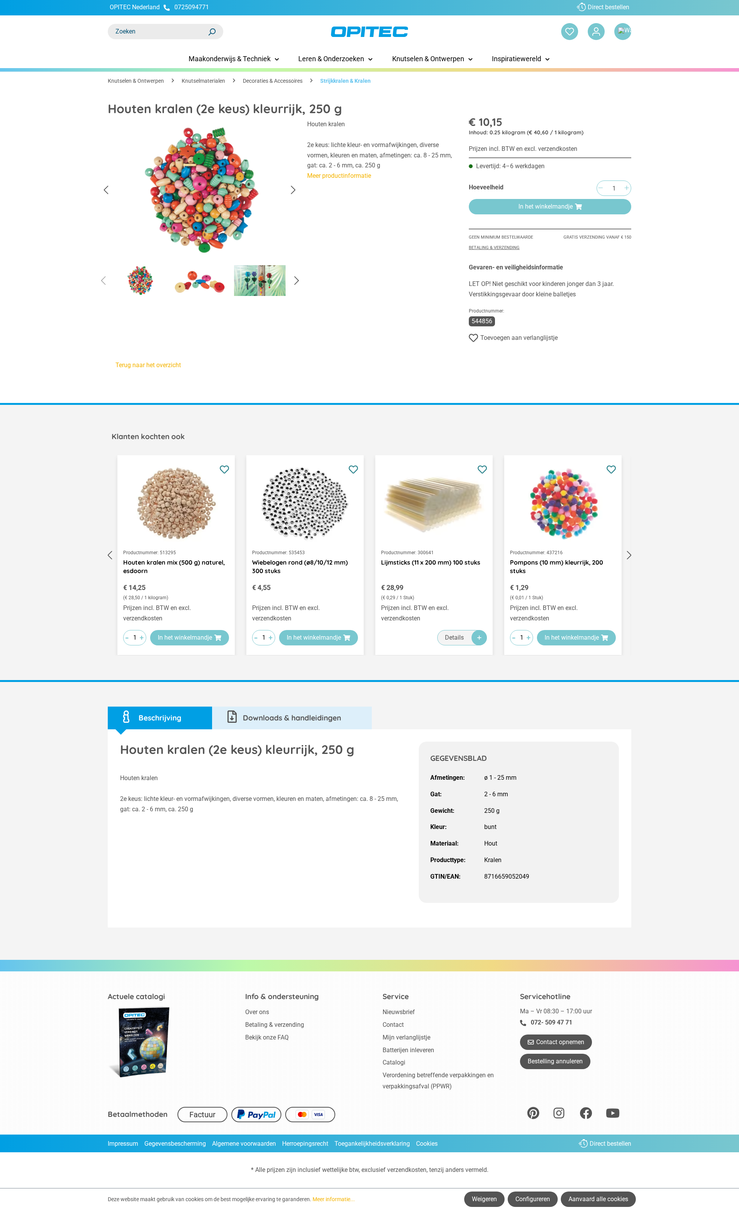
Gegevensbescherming (175, 1143)
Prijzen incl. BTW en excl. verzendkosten (523, 148)
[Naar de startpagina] (369, 32)
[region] (200, 210)
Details (454, 637)
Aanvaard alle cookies (598, 1199)
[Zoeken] (211, 31)
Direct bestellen (608, 7)
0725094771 (191, 7)
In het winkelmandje (545, 206)
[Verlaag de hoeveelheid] (600, 188)
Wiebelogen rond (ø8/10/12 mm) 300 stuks (300, 566)
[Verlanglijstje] (569, 31)
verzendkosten (406, 1169)
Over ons (257, 1012)
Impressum (123, 1143)
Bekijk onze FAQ (267, 1037)
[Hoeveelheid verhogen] (626, 188)
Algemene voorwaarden (244, 1143)
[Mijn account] (596, 31)
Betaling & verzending (494, 247)
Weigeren (484, 1199)
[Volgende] (293, 190)
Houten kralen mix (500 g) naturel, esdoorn (174, 566)
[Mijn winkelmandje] (622, 31)
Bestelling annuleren (555, 1061)
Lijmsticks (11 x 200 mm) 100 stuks (430, 562)
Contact (393, 1024)
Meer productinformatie (339, 175)
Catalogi (394, 1062)
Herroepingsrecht (305, 1143)
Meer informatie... (334, 1199)
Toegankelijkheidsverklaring (372, 1143)
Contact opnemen (560, 1042)
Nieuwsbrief (399, 1012)
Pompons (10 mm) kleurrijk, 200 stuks (556, 566)
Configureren (532, 1199)
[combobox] (158, 31)
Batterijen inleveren (408, 1050)
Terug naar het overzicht (148, 365)
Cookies (427, 1143)
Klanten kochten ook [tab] (148, 436)
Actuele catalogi (136, 996)
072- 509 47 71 (551, 1022)
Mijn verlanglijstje (406, 1037)
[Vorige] (106, 190)
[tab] (160, 718)
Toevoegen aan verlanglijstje (519, 337)
